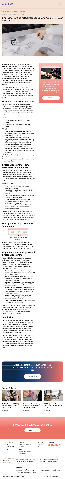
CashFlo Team (12, 14)
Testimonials (39, 444)
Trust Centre (7, 449)
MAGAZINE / (6, 11)
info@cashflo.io (7, 462)
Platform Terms (20, 476)
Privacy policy (6, 476)
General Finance (18, 11)
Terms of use (13, 476)
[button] (60, 4)
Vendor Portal (22, 448)
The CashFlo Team (9, 446)
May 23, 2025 (20, 14)
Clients (38, 446)
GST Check (21, 446)
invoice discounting (22, 87)
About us (6, 444)
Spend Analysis (22, 453)
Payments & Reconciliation (25, 444)
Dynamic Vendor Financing (25, 451)
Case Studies (39, 448)
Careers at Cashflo (8, 448)
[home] (7, 4)
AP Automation (22, 449)
